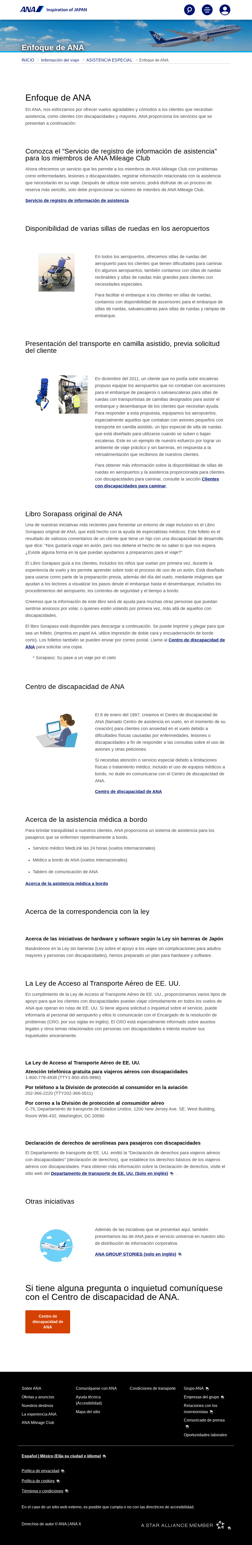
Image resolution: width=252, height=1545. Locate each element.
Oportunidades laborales (205, 1435)
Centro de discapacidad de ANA (128, 791)
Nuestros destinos (37, 1406)
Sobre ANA (31, 1388)
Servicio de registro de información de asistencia (77, 200)
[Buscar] (189, 9)
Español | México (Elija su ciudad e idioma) (61, 1456)
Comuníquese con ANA (96, 1388)
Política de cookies (38, 1481)
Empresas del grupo (201, 1397)
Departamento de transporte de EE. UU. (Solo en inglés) (109, 1173)
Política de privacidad (40, 1471)
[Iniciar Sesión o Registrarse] (225, 9)
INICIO (28, 60)
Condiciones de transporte (153, 1388)
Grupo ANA (194, 1388)
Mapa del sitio (88, 1412)
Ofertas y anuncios (38, 1397)
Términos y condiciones (42, 1491)
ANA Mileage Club (38, 1422)
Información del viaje (60, 60)
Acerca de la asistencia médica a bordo (66, 883)
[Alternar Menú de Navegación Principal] (207, 9)
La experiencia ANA (39, 1414)
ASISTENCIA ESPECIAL (109, 60)
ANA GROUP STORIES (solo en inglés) (135, 1254)
